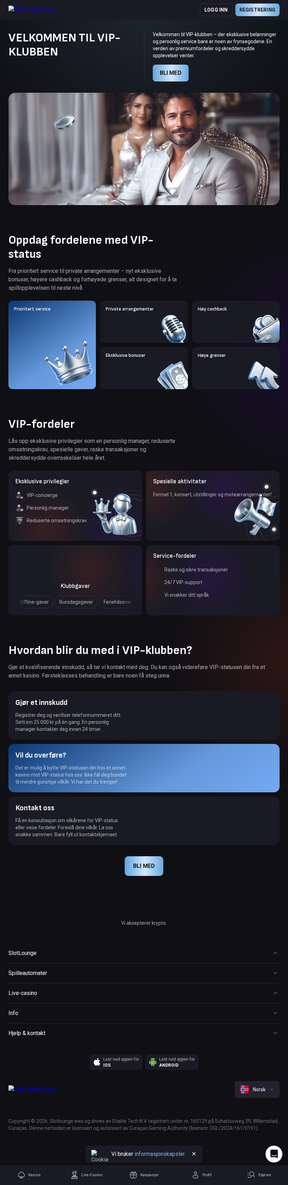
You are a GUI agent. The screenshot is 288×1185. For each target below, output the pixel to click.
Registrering (257, 10)
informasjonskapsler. (160, 1154)
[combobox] (257, 1089)
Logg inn (216, 10)
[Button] (194, 1154)
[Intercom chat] (274, 1154)
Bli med (171, 73)
